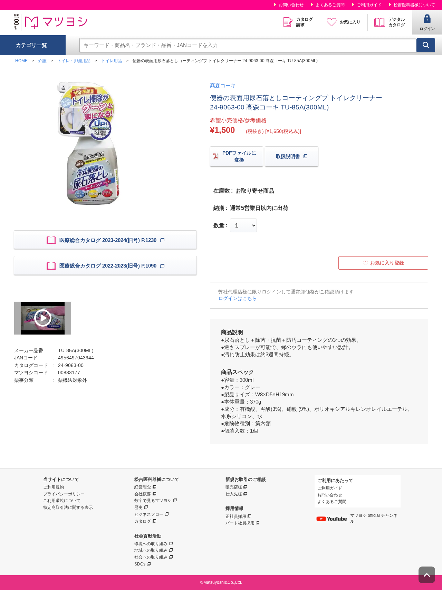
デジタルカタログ (396, 22)
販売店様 (233, 487)
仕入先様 (233, 494)
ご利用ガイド (369, 4)
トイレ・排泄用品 (73, 60)
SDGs (139, 564)
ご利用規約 (53, 487)
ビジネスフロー (148, 514)
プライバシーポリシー (64, 494)
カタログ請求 (304, 22)
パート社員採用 (239, 523)
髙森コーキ (223, 85)
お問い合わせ (291, 4)
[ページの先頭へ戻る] (427, 575)
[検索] (425, 45)
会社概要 (142, 494)
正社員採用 (235, 516)
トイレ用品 (111, 60)
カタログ (142, 521)
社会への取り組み (150, 557)
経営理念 (142, 487)
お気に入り (350, 22)
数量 (218, 225)
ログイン (427, 29)
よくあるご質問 (330, 4)
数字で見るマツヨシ (153, 500)
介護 (42, 60)
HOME (21, 60)
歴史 (138, 507)
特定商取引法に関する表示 (68, 507)
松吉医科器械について (414, 4)
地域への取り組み (150, 550)
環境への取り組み (150, 543)
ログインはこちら (237, 298)
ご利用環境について (61, 500)
